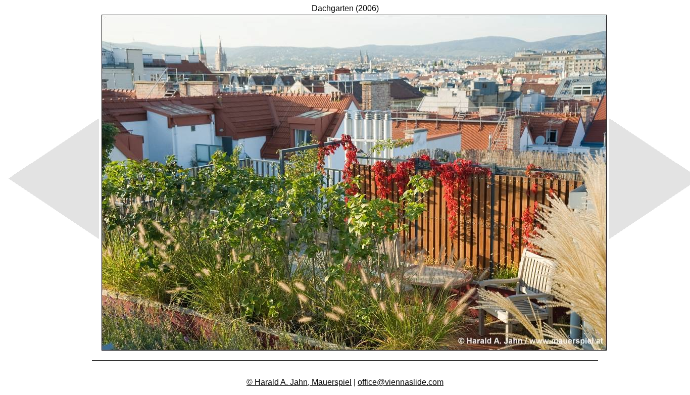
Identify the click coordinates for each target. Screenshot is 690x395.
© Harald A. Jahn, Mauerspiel (299, 382)
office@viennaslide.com (400, 382)
